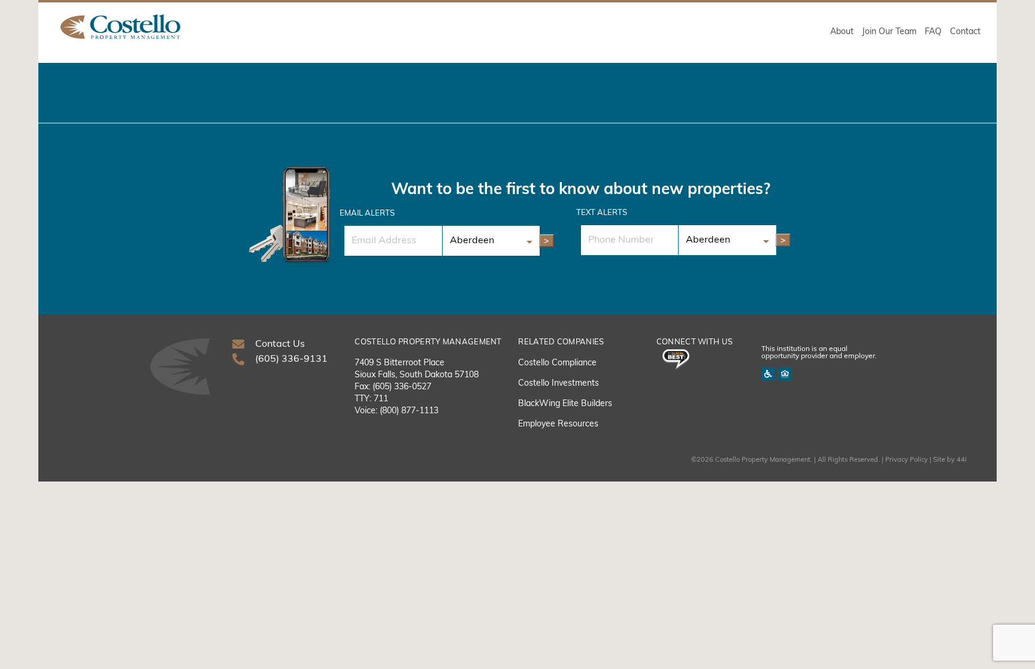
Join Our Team (889, 32)
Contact (965, 32)
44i (962, 460)
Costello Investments (558, 383)
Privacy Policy (906, 460)
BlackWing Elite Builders (565, 403)
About (842, 32)
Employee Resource (556, 424)
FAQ (933, 32)
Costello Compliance (557, 363)
